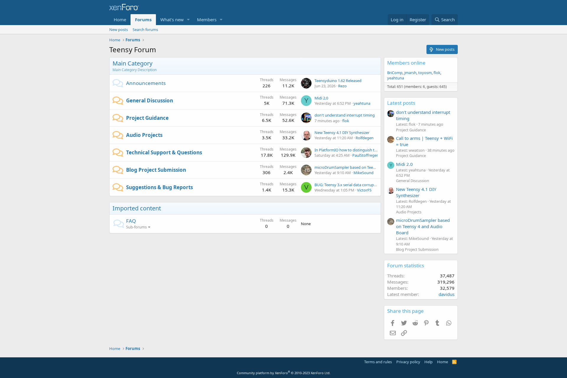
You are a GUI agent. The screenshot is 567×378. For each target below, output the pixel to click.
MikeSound (363, 172)
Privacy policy (408, 361)
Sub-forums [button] (136, 227)
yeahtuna (361, 103)
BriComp (395, 72)
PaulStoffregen (365, 155)
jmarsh (410, 72)
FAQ (131, 220)
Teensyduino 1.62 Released (338, 80)
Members (206, 19)
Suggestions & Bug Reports (159, 187)
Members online (406, 62)
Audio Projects (144, 135)
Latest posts (401, 102)
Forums (143, 19)
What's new (172, 19)
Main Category (132, 63)
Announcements (146, 83)
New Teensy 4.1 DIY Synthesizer (342, 132)
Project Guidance (147, 117)
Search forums (145, 29)
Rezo (342, 86)
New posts (118, 29)
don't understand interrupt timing (345, 115)
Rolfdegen (365, 137)
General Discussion (149, 100)
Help (428, 361)
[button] (188, 19)
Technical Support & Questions (164, 152)
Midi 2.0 (321, 98)
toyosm (425, 72)
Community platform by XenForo (283, 373)
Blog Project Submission (156, 169)
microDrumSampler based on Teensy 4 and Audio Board (364, 167)
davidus (446, 294)
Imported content (137, 208)
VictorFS (364, 190)
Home (120, 19)
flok (345, 120)
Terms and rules (378, 361)
